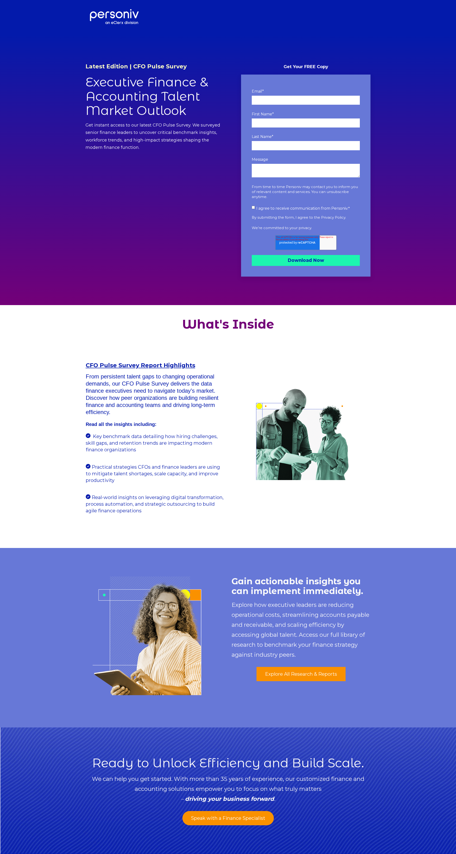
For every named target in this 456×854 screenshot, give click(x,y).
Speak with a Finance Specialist (228, 818)
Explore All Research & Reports (301, 674)
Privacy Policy (333, 217)
